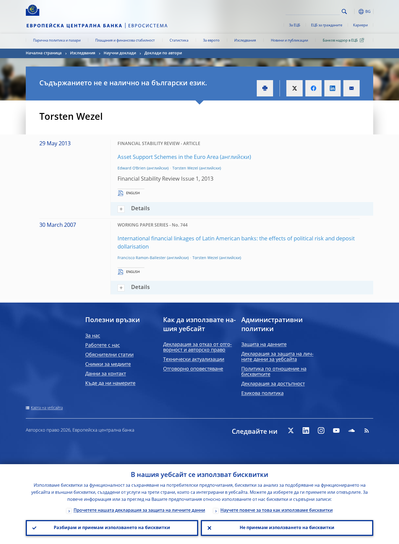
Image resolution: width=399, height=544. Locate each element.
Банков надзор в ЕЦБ (340, 40)
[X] (290, 430)
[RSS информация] (366, 430)
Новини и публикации (289, 40)
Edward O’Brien (132, 168)
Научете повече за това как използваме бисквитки (276, 510)
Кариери (360, 25)
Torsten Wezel (185, 168)
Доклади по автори (163, 53)
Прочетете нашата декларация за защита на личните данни (139, 510)
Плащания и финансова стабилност (125, 40)
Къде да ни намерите (110, 383)
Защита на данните (264, 344)
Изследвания (245, 40)
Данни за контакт (105, 374)
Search (344, 11)
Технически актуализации (193, 359)
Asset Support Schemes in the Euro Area (168, 157)
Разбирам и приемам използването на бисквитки (112, 528)
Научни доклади (120, 53)
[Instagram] (321, 430)
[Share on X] (294, 88)
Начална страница (44, 53)
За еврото (211, 40)
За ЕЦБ (294, 25)
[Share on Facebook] (313, 88)
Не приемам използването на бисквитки (287, 528)
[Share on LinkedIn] (332, 88)
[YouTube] (336, 430)
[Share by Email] (351, 88)
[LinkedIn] (305, 430)
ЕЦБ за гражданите (326, 25)
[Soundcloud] (351, 430)
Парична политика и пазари (57, 40)
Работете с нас (102, 345)
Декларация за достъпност (273, 384)
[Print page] (265, 88)
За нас (92, 336)
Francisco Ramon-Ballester (142, 258)
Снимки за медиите (108, 364)
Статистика (179, 40)
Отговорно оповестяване (193, 369)
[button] (354, 11)
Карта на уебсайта (47, 408)
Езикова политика (262, 393)
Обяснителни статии (109, 355)
